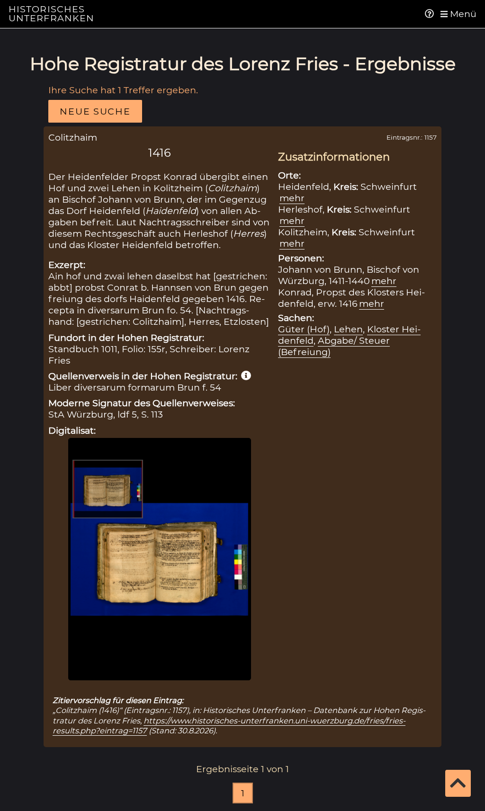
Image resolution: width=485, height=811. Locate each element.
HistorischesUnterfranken (52, 13)
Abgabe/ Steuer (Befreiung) (334, 346)
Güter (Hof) (304, 329)
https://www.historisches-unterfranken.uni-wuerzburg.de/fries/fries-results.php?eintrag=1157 (229, 725)
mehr (292, 198)
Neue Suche (95, 111)
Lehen (348, 329)
